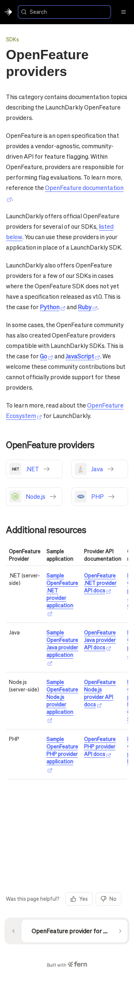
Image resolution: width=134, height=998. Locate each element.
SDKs (12, 39)
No (113, 898)
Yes (83, 898)
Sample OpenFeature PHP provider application (62, 749)
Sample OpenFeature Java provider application (62, 643)
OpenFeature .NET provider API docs (100, 582)
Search (38, 11)
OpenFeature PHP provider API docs (100, 746)
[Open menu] (123, 12)
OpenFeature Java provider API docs (100, 639)
